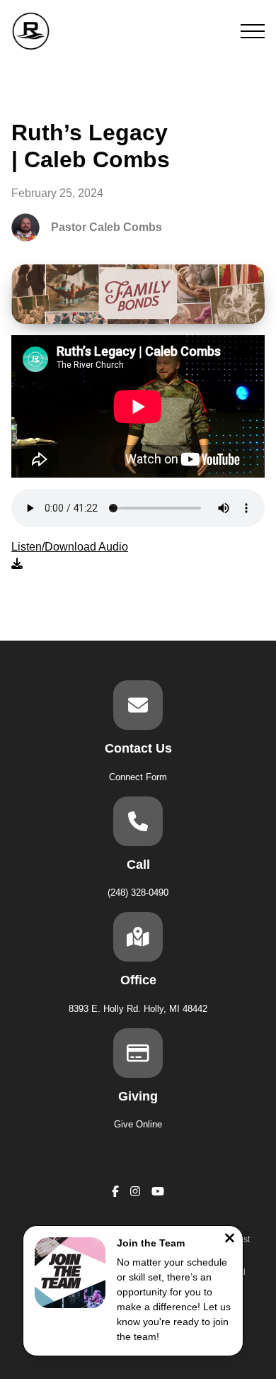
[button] (253, 31)
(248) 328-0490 (138, 892)
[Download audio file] (69, 556)
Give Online (138, 1124)
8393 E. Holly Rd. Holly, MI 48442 (138, 1008)
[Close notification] (230, 1239)
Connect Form (138, 777)
